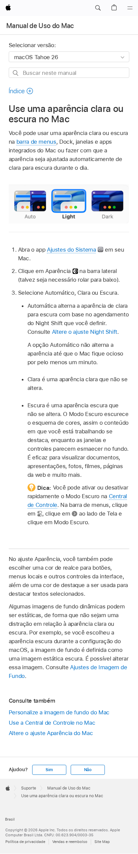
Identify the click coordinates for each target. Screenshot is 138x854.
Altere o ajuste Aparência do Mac (51, 733)
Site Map (102, 841)
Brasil (10, 819)
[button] (98, 8)
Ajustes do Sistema (71, 249)
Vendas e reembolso (69, 841)
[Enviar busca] (15, 73)
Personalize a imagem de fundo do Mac (59, 712)
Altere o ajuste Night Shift (84, 331)
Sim (49, 769)
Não (87, 769)
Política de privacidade (25, 841)
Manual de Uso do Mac (40, 26)
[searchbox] (69, 72)
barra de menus (36, 141)
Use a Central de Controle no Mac (52, 722)
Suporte (28, 788)
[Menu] (130, 8)
